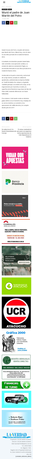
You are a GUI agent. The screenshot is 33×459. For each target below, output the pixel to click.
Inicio (3, 6)
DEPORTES (8, 6)
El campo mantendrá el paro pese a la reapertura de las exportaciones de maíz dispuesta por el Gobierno (24, 133)
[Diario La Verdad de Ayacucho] (24, 1)
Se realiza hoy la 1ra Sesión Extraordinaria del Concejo (9, 131)
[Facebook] (3, 22)
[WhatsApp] (15, 22)
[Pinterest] (11, 22)
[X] (7, 22)
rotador (9, 9)
